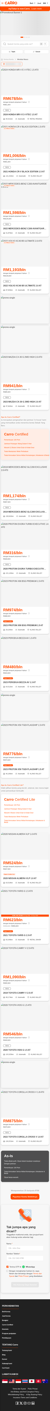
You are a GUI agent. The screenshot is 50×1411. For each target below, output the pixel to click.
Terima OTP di (22, 1267)
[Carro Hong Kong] (38, 1381)
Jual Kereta (6, 1316)
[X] (21, 1403)
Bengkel (5, 1320)
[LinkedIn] (33, 1403)
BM (44, 3)
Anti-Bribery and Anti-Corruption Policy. (25, 1392)
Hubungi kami (7, 1363)
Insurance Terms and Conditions (25, 1397)
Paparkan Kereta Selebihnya (25, 1197)
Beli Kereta (6, 1312)
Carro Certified (7, 1325)
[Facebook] (17, 1403)
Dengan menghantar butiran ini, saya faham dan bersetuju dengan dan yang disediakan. (26, 1273)
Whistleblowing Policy (16, 1395)
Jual (39, 3)
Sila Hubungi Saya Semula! (25, 1285)
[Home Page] (11, 3)
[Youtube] (29, 1403)
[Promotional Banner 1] (25, 23)
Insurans (5, 1329)
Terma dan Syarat (19, 1389)
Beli (31, 3)
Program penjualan (9, 1333)
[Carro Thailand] (25, 1381)
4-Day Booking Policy (34, 1395)
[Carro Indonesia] (18, 1381)
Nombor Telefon (13, 1254)
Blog (3, 1355)
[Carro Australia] (45, 1381)
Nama (9, 1244)
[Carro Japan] (31, 1381)
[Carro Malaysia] (11, 1381)
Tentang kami (7, 1350)
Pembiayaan (6, 1338)
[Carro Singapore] (5, 1381)
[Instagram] (25, 1403)
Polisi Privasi (23, 1276)
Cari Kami (5, 1368)
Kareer (4, 1359)
